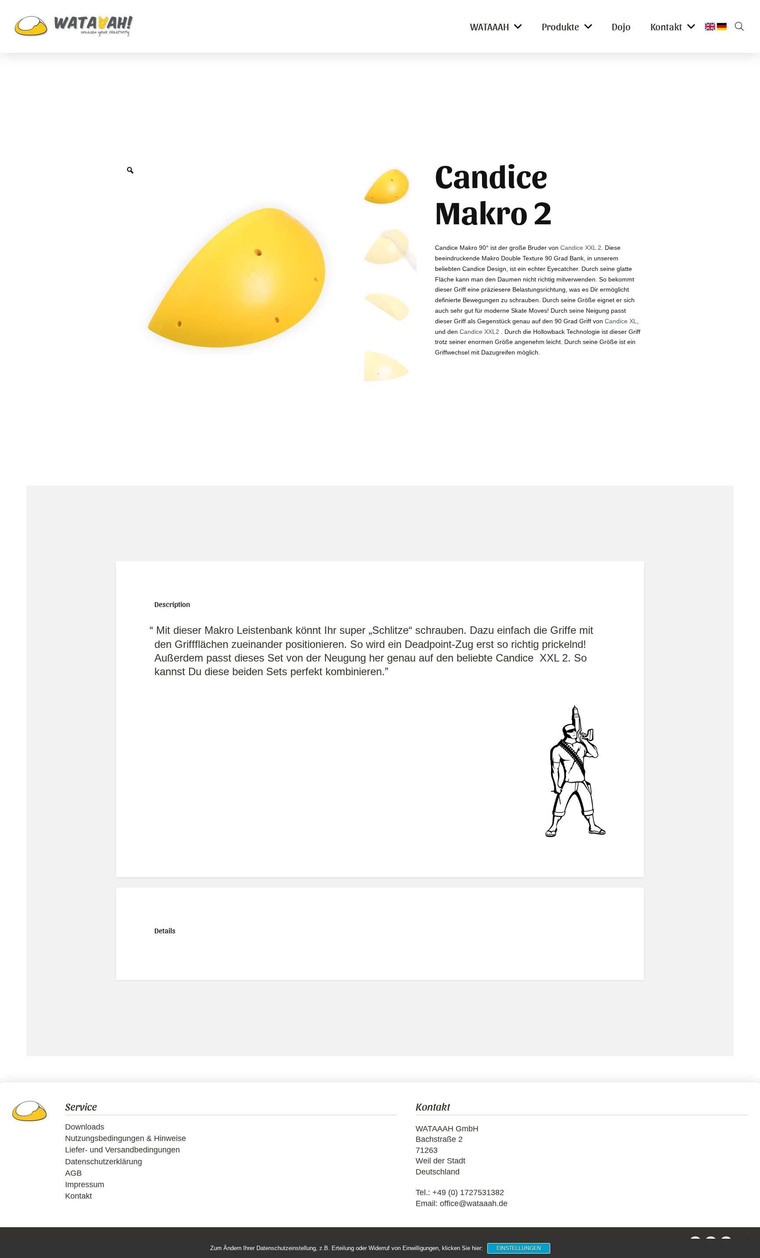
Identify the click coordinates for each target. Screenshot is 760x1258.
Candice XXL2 (479, 331)
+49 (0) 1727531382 (468, 1192)
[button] (736, 26)
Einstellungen (519, 1248)
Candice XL (621, 321)
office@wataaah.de (474, 1203)
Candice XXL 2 (580, 247)
